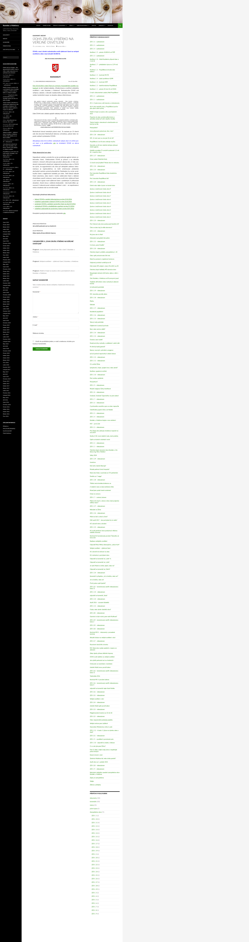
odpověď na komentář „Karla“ (98, 595)
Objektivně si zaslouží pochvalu (99, 325)
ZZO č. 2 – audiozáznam (97, 96)
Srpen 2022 (6, 241)
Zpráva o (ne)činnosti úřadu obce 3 (100, 210)
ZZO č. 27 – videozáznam (97, 155)
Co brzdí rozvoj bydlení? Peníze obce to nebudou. (104, 162)
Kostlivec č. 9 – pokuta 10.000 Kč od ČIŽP (102, 52)
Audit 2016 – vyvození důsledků (99, 602)
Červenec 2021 (7, 269)
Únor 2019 (6, 334)
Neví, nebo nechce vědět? (97, 329)
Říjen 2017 (6, 371)
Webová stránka (38, 333)
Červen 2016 (6, 407)
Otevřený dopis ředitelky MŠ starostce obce (103, 269)
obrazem (101, 25)
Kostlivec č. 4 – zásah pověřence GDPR (101, 78)
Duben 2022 (6, 250)
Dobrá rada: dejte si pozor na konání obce (102, 185)
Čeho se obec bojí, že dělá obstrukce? (101, 227)
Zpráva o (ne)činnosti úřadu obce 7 (100, 196)
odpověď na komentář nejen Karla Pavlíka (102, 688)
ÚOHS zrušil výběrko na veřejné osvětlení (102, 657)
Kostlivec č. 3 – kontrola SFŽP (99, 82)
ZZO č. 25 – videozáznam (97, 169)
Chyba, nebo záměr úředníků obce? (100, 609)
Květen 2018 (6, 355)
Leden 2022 (6, 257)
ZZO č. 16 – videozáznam (97, 315)
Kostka (94, 25)
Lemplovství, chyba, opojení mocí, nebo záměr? (104, 367)
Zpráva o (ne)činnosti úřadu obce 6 (100, 199)
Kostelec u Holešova (11, 25)
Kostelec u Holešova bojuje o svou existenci (103, 420)
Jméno (35, 317)
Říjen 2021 (6, 264)
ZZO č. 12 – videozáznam (97, 357)
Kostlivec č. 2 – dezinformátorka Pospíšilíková (103, 85)
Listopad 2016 (6, 395)
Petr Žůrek (51, 46)
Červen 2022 (6, 245)
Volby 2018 (93, 455)
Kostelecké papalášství (96, 311)
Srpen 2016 (6, 402)
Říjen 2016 (6, 397)
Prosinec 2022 (6, 231)
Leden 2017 (6, 390)
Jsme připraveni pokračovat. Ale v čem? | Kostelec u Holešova (10, 146)
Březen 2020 (6, 304)
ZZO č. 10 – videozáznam (97, 374)
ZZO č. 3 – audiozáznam (97, 56)
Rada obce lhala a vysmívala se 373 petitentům (104, 473)
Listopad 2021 (6, 262)
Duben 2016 (6, 411)
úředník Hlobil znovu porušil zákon (100, 667)
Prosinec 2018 (6, 339)
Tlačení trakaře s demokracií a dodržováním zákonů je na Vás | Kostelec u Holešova (10, 104)
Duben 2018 (6, 357)
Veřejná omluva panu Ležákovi (99, 723)
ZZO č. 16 (95, 840)
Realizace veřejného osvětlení (98, 541)
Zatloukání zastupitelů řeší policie (100, 238)
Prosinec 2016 (6, 393)
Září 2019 (5, 318)
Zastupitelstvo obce (96, 812)
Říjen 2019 (6, 315)
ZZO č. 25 (95, 875)
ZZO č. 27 (95, 882)
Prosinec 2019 (6, 311)
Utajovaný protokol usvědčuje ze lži (100, 262)
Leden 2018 (6, 364)
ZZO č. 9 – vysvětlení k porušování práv (102, 739)
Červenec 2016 (7, 404)
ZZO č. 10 (95, 819)
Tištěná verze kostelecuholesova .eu (100, 483)
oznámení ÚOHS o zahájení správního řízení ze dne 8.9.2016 (55, 204)
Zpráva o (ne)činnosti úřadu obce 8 (100, 192)
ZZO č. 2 (94, 854)
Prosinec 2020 (6, 283)
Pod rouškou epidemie (96, 378)
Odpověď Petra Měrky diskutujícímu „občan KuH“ (105, 544)
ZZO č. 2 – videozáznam (97, 443)
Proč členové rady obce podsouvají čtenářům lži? (104, 224)
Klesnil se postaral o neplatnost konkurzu (102, 259)
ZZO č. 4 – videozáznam (97, 417)
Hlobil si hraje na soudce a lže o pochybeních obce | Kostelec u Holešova (11, 89)
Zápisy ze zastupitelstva (97, 778)
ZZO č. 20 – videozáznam (97, 248)
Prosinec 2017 (6, 367)
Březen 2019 (6, 332)
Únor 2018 (6, 362)
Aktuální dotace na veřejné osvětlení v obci (102, 637)
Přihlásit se (5, 426)
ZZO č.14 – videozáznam (97, 702)
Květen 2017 (6, 383)
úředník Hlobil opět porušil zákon (100, 706)
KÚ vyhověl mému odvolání (98, 523)
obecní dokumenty (82, 25)
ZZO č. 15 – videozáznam (97, 318)
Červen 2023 (6, 224)
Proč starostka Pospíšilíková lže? (99, 178)
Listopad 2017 (6, 369)
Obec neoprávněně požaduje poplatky (101, 720)
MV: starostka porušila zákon (98, 294)
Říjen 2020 (6, 287)
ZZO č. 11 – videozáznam (97, 360)
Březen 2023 (6, 227)
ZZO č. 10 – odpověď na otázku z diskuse (102, 742)
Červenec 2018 (7, 350)
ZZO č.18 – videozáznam (97, 629)
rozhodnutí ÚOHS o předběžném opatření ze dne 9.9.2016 (54, 206)
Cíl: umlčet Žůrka (95, 364)
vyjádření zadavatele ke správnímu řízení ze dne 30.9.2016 (54, 208)
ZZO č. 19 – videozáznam (97, 290)
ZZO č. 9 (94, 914)
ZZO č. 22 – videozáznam (97, 231)
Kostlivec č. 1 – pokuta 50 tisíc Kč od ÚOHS (103, 89)
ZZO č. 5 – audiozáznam (97, 45)
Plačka (92, 301)
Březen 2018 (6, 360)
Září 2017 (5, 374)
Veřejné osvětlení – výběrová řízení (100, 548)
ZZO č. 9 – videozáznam (97, 385)
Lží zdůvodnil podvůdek (97, 287)
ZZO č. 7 (94, 907)
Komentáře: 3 (62, 46)
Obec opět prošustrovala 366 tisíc (100, 255)
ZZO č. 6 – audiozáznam (97, 42)
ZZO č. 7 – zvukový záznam (98, 497)
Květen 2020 (6, 299)
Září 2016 (5, 400)
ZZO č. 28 (95, 886)
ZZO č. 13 (95, 829)
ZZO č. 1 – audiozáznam (97, 99)
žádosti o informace (59, 25)
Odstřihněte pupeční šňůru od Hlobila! (101, 410)
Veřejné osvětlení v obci (97, 699)
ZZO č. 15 (95, 836)
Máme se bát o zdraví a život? (99, 516)
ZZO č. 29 (95, 889)
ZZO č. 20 (95, 857)
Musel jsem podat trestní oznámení (100, 490)
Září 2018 (5, 346)
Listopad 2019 (6, 313)
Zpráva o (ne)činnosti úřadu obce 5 (100, 203)
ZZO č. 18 (95, 847)
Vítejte (38, 25)
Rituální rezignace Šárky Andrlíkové (100, 389)
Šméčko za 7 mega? (96, 476)
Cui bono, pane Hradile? (97, 245)
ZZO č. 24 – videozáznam (97, 182)
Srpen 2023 (6, 222)
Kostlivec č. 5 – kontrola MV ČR (99, 75)
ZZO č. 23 (95, 868)
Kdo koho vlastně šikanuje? (98, 466)
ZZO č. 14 (95, 833)
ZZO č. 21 (95, 861)
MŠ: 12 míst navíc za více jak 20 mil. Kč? (102, 138)
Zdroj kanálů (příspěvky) (9, 428)
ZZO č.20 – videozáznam (97, 613)
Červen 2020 (6, 297)
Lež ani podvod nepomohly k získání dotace (103, 353)
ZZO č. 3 (94, 893)
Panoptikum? (94, 382)
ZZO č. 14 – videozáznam (97, 332)
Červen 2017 (6, 381)
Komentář (36, 292)
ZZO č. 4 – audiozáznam (97, 49)
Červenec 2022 (7, 243)
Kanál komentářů (7, 430)
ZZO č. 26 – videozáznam (97, 166)
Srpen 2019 (6, 320)
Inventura (93, 462)
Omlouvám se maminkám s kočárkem (101, 664)
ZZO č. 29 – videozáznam (97, 459)
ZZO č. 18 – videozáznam (97, 297)
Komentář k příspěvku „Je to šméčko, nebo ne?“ (104, 576)
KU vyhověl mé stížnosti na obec (100, 551)
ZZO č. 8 (94, 910)
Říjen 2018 (6, 343)
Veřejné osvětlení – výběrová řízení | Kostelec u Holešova (59, 261)
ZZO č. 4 (94, 896)
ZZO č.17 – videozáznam (97, 641)
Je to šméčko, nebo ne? (97, 580)
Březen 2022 (6, 252)
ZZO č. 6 (94, 903)
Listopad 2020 (6, 285)
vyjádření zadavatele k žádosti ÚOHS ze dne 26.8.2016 (53, 201)
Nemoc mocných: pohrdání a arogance (101, 350)
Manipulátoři (93, 127)
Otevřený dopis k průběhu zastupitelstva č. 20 (103, 252)
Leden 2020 (6, 308)
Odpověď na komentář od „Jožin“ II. (100, 558)
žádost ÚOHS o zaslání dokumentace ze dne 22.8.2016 (53, 199)
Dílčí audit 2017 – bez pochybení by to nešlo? (103, 520)
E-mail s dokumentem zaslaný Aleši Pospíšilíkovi (104, 92)
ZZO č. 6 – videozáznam (97, 403)
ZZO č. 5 (94, 900)
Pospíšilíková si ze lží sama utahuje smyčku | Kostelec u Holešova (11, 153)
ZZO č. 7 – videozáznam (97, 399)
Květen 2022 (6, 248)
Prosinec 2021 (6, 259)
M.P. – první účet (95, 424)
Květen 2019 (6, 327)
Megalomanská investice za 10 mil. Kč (101, 713)
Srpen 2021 (6, 266)
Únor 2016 (6, 416)
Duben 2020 (6, 301)
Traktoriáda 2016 (95, 676)
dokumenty (36, 35)
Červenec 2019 (7, 322)
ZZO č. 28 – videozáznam (97, 134)
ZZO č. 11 (95, 822)
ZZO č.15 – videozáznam (97, 695)
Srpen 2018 (6, 348)
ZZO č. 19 (95, 850)
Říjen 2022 (6, 236)
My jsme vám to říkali (96, 234)
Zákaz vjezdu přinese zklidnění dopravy (44, 232)
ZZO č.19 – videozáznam (97, 625)
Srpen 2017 (6, 376)
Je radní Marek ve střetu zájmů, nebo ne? (102, 566)
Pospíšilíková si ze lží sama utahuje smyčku (102, 141)
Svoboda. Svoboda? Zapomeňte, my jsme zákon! (104, 396)
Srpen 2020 (6, 292)
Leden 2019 (6, 336)
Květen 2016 (6, 409)
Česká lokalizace (7, 433)
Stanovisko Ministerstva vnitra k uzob (101, 727)
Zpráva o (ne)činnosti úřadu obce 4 (100, 206)
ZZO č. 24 (95, 871)
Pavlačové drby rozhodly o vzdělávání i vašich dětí (105, 343)
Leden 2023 (6, 229)
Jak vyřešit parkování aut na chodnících (44, 225)
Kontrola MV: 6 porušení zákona (99, 679)
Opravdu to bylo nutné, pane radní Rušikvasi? (103, 616)
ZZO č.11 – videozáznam (97, 735)
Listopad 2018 (6, 341)
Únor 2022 (6, 255)
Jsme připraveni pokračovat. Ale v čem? (101, 131)
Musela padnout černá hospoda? (99, 469)
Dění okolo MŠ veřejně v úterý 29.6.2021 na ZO (104, 266)
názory (43, 35)
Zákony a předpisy (95, 785)
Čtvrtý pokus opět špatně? (98, 583)
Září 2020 (5, 290)
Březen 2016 (6, 414)
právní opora (93, 808)
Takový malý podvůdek (96, 322)
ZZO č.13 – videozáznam (97, 709)
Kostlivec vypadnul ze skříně (98, 371)
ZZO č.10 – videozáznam (97, 765)
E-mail (35, 325)
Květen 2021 (6, 273)
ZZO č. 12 (95, 826)
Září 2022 (5, 238)
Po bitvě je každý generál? (97, 346)
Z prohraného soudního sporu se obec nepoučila (104, 406)
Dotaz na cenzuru (95, 494)
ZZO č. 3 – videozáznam (97, 427)
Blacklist (110, 25)
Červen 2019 (6, 325)
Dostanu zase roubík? (96, 339)
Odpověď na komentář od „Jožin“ (100, 562)
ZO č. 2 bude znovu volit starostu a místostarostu (104, 103)
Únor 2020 (6, 306)
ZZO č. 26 (95, 878)
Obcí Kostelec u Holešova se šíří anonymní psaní (104, 278)
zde (54, 143)
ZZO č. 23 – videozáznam (97, 220)
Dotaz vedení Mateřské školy (98, 159)
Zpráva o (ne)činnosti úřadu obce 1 (100, 217)
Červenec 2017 (7, 378)
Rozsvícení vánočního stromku (99, 644)
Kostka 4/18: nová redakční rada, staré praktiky (104, 436)
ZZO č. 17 (95, 843)
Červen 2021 (6, 271)
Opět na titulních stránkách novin (100, 439)
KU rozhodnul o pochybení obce (99, 555)
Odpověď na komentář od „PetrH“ (100, 569)
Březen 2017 (6, 388)
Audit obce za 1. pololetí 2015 (99, 762)
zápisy (71, 25)
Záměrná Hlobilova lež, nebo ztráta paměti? (103, 758)
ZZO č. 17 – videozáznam (97, 308)
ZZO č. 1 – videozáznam (97, 446)
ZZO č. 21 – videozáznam (97, 241)
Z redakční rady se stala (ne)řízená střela (102, 487)
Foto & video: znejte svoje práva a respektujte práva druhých (11, 71)
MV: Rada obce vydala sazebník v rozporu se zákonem (10, 108)
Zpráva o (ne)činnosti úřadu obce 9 (100, 189)
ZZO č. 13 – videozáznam (97, 336)
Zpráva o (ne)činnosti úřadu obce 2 (100, 213)
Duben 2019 (6, 329)
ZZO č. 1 (94, 815)
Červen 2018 (6, 353)
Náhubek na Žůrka (95, 509)
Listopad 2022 (6, 234)
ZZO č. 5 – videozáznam (97, 413)
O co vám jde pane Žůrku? (98, 746)
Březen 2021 (6, 278)
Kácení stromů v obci (96, 755)
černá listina (46, 25)
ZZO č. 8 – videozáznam (97, 392)
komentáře (93, 801)
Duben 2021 (6, 276)
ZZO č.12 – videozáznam (97, 716)
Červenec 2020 (7, 294)
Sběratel (92, 304)
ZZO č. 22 (95, 864)
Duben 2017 (6, 385)
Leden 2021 (6, 280)
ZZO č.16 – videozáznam (97, 692)
